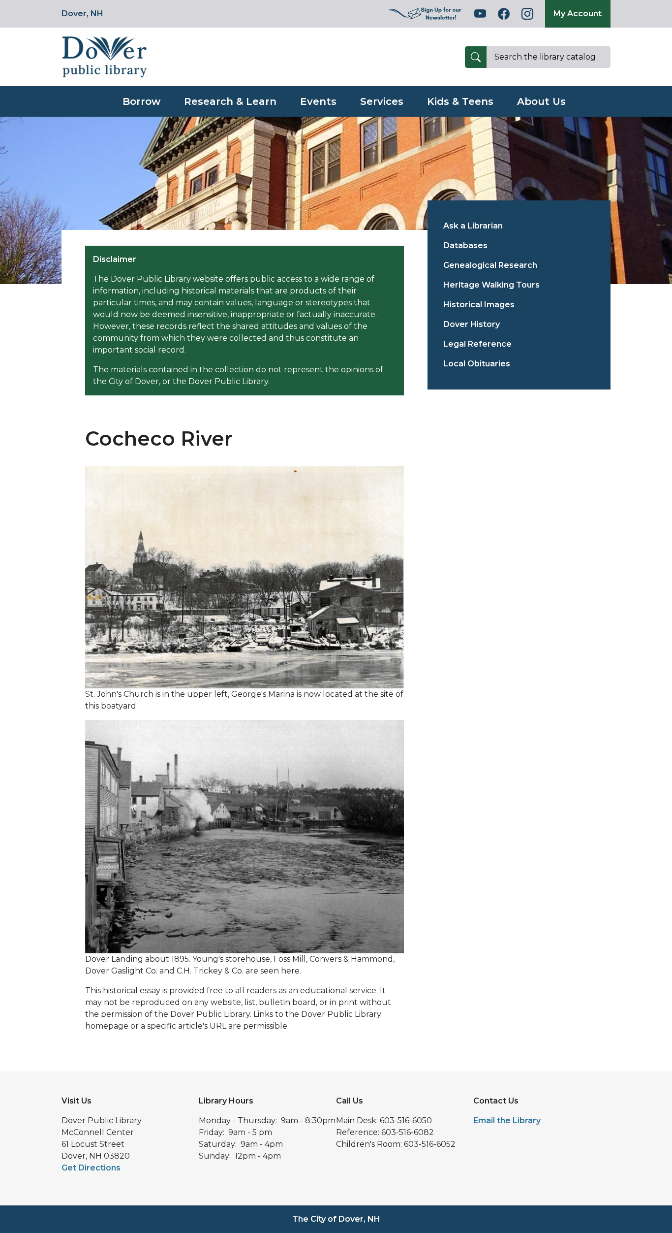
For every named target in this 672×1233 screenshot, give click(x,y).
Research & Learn (230, 101)
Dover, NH (82, 13)
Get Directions (91, 1167)
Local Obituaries (476, 363)
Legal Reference (477, 344)
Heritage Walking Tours (491, 285)
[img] (425, 14)
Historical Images (479, 304)
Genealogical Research (490, 265)
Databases (465, 245)
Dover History (471, 324)
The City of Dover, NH (336, 1219)
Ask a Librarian (473, 225)
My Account (577, 13)
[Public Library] (104, 56)
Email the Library (507, 1120)
